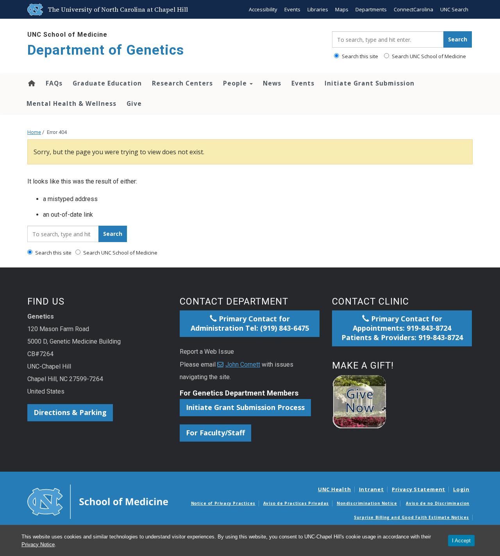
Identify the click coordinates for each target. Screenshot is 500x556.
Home (31, 83)
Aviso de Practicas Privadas (296, 503)
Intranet (371, 489)
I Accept (461, 541)
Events (292, 9)
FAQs (54, 83)
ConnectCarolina (413, 9)
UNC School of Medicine (67, 34)
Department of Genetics (105, 50)
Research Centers (182, 83)
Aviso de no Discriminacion (438, 503)
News (272, 83)
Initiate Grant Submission (369, 83)
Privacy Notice (38, 544)
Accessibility (263, 9)
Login (461, 489)
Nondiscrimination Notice (367, 503)
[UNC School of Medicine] (97, 500)
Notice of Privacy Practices (223, 503)
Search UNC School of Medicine (428, 56)
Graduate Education (107, 83)
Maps (341, 9)
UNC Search (454, 9)
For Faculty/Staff (215, 432)
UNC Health (334, 489)
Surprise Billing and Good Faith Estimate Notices (411, 517)
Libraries (317, 9)
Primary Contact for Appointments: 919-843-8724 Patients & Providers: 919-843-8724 (402, 328)
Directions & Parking (70, 412)
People (236, 83)
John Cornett (242, 364)
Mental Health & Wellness (71, 103)
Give (134, 103)
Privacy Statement (418, 489)
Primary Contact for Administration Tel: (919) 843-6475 (250, 323)
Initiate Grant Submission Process (245, 407)
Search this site (359, 56)
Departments (371, 9)
